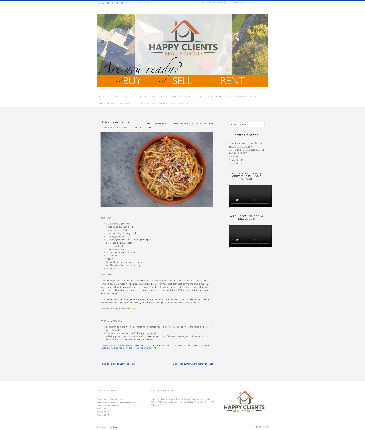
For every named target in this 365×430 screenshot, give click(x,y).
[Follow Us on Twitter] (112, 3)
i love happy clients (146, 348)
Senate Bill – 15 (236, 160)
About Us (104, 96)
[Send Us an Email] (103, 3)
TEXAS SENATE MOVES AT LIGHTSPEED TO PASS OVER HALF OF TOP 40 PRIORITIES (246, 149)
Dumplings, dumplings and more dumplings (193, 363)
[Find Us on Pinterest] (117, 3)
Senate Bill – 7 (235, 163)
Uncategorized (117, 345)
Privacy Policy (180, 103)
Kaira (115, 427)
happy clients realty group (121, 348)
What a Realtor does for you (139, 3)
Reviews (163, 103)
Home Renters (159, 96)
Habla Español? (128, 103)
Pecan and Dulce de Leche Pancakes (118, 363)
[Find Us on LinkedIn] (122, 3)
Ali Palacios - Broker (141, 128)
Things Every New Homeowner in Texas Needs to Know (226, 96)
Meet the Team (107, 103)
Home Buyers (140, 96)
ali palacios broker (187, 345)
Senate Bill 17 (235, 156)
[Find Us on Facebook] (108, 3)
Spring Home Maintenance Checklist (245, 143)
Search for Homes (182, 96)
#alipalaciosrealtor (144, 345)
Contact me (147, 103)
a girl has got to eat (166, 345)
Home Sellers (121, 96)
